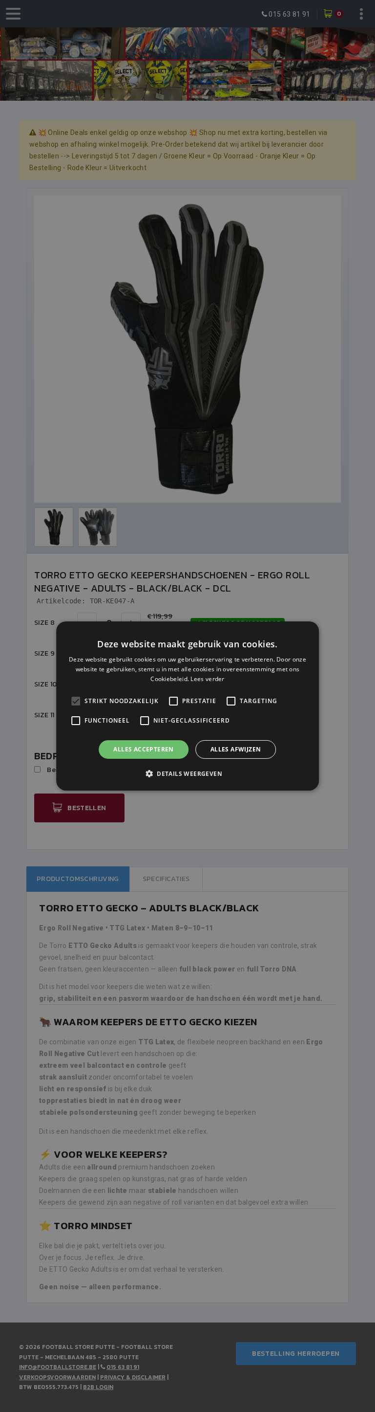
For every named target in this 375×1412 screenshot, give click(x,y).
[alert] (187, 706)
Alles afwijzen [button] (235, 749)
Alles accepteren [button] (143, 749)
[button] (187, 773)
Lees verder (207, 679)
